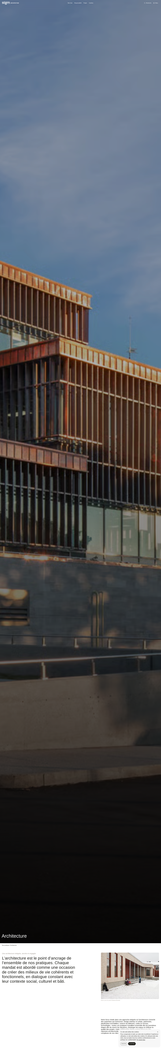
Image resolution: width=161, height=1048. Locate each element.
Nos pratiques (5, 945)
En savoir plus (141, 1040)
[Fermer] (157, 1032)
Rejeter (124, 1043)
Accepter (132, 1043)
